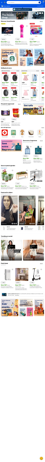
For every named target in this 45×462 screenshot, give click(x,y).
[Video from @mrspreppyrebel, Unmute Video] (32, 223)
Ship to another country (25, 9)
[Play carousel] (40, 13)
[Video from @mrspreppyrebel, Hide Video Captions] (34, 223)
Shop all (41, 21)
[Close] (31, 9)
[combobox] (24, 2)
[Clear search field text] (38, 2)
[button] (37, 13)
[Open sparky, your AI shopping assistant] (41, 458)
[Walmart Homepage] (5, 2)
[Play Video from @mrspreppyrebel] (27, 210)
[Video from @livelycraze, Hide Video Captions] (16, 223)
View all (17, 70)
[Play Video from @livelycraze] (9, 210)
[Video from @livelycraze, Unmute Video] (14, 223)
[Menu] (2, 2)
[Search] (39, 2)
